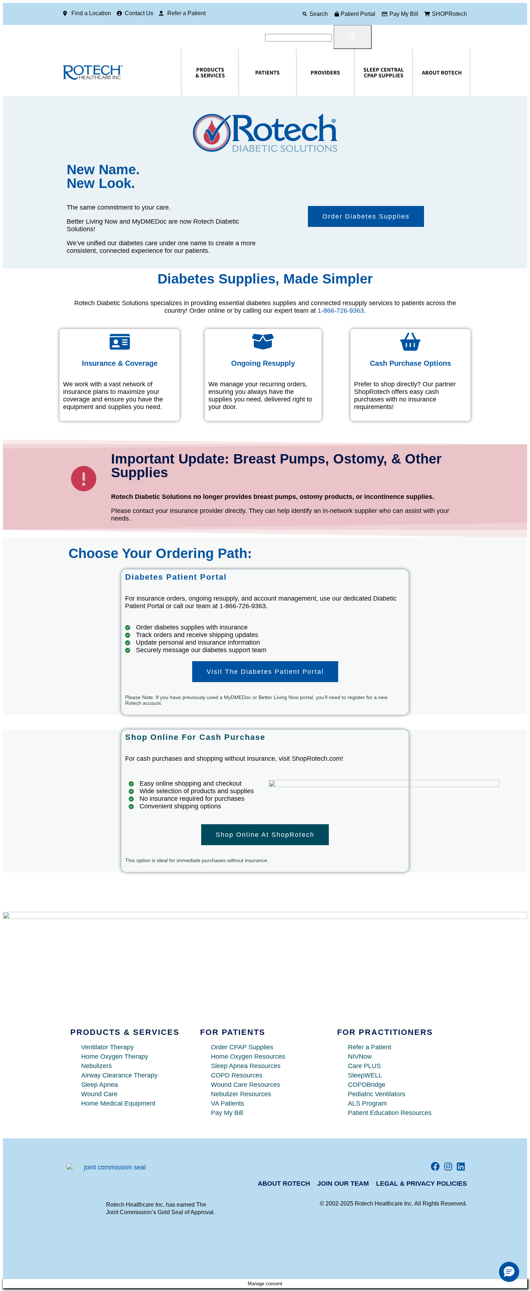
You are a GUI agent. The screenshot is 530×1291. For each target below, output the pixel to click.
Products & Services (188, 72)
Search (318, 14)
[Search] (304, 14)
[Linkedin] (460, 1166)
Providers (300, 72)
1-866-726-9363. (342, 310)
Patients (241, 72)
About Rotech (418, 72)
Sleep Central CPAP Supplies (366, 72)
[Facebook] (435, 1166)
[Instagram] (448, 1166)
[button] (509, 1272)
